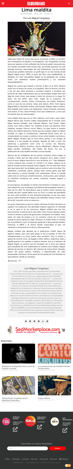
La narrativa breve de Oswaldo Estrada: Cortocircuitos (54, 367)
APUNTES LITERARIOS (26, 14)
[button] (69, 3)
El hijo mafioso (44, 398)
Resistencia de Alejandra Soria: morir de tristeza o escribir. (18, 367)
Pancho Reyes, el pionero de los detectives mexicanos (15, 399)
